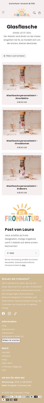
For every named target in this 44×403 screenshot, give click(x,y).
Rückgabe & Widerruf (13, 336)
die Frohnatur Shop (20, 392)
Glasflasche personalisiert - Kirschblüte (22, 97)
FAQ (4, 370)
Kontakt (6, 352)
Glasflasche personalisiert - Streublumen (22, 142)
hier (23, 265)
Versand (6, 356)
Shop (4, 359)
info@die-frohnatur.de (19, 385)
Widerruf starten (11, 340)
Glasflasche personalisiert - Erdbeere (22, 187)
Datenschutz (8, 329)
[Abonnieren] (36, 253)
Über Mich (7, 363)
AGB (4, 325)
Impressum (7, 333)
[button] (3, 12)
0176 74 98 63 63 (23, 382)
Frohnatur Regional (12, 366)
